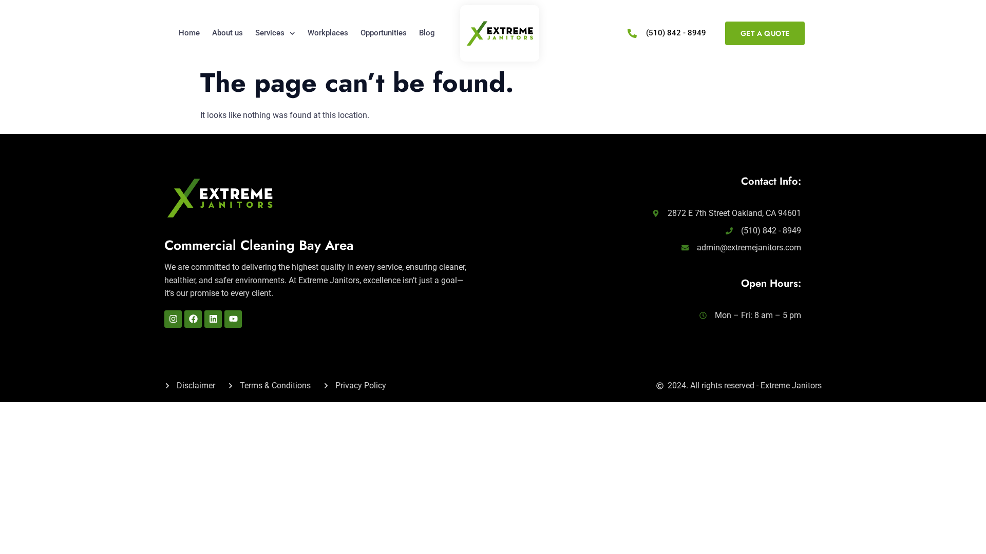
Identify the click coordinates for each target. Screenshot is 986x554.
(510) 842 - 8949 (676, 32)
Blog (427, 32)
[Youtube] (233, 319)
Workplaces (328, 32)
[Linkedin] (213, 319)
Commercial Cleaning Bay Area (259, 245)
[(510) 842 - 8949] (632, 33)
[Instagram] (173, 319)
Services (270, 32)
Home (189, 32)
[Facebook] (193, 319)
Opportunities (384, 32)
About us (227, 32)
